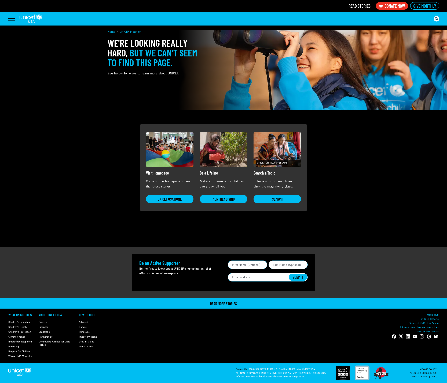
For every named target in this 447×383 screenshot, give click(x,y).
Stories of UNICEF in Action (424, 323)
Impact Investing (88, 336)
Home (111, 32)
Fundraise (84, 332)
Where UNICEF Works (20, 356)
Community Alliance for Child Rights (54, 343)
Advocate (84, 322)
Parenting (13, 346)
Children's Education (19, 322)
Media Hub (433, 314)
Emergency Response (20, 341)
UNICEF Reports (430, 319)
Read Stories (360, 6)
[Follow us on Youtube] (415, 336)
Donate (83, 327)
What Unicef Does (20, 315)
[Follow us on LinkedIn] (408, 336)
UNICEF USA (31, 19)
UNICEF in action (130, 32)
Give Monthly (424, 6)
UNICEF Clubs (86, 341)
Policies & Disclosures (423, 373)
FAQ (434, 377)
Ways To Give (86, 346)
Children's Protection (19, 332)
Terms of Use (419, 377)
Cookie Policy (428, 369)
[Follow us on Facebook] (394, 336)
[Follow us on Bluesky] (436, 336)
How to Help (87, 315)
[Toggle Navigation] (11, 19)
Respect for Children (19, 351)
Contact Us (241, 369)
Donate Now (394, 6)
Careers (43, 322)
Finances (43, 327)
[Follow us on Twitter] (401, 336)
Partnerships (46, 336)
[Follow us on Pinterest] (429, 336)
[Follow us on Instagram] (422, 336)
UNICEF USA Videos (428, 331)
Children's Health (17, 327)
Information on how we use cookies (419, 327)
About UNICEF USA (50, 315)
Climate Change (16, 336)
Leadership (44, 332)
